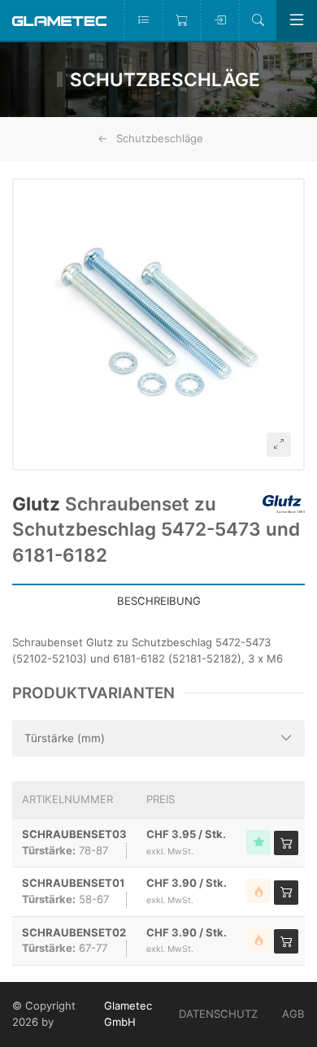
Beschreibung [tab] (159, 600)
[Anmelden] (219, 20)
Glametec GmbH (128, 1013)
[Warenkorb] (181, 20)
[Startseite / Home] (59, 20)
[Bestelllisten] (143, 20)
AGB (293, 1013)
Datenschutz (218, 1013)
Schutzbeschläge (159, 138)
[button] (158, 324)
